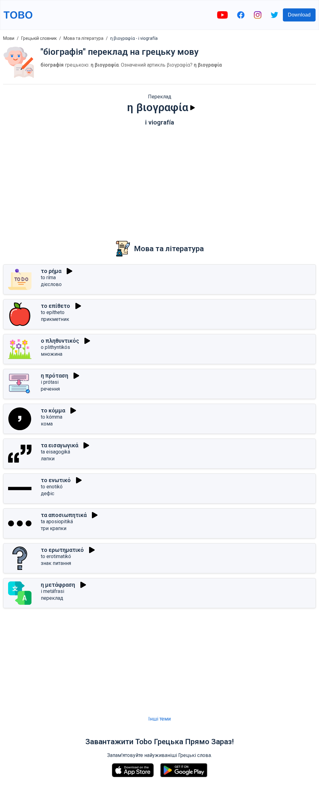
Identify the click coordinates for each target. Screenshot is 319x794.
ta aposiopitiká (57, 521)
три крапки (53, 528)
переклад (52, 598)
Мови (8, 38)
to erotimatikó (56, 556)
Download (299, 14)
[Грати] (192, 107)
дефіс (47, 493)
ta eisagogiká (55, 452)
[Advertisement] (159, 179)
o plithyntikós (55, 347)
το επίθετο (55, 306)
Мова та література (83, 38)
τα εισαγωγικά (59, 445)
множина (51, 354)
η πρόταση (54, 375)
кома (47, 424)
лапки (48, 459)
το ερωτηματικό (62, 550)
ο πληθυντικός (60, 340)
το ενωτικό (56, 480)
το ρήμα (51, 271)
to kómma (51, 417)
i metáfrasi (52, 591)
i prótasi (50, 382)
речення (50, 389)
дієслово (51, 284)
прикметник (55, 319)
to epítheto (52, 312)
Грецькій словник (39, 38)
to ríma (48, 277)
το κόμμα (53, 410)
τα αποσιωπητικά (64, 515)
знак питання (56, 563)
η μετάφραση (58, 584)
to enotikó (52, 487)
